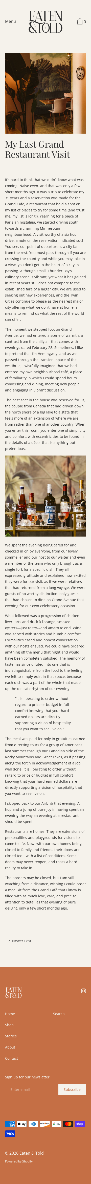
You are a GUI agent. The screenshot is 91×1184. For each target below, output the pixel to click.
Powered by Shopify (19, 1161)
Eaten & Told (31, 1153)
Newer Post (21, 940)
